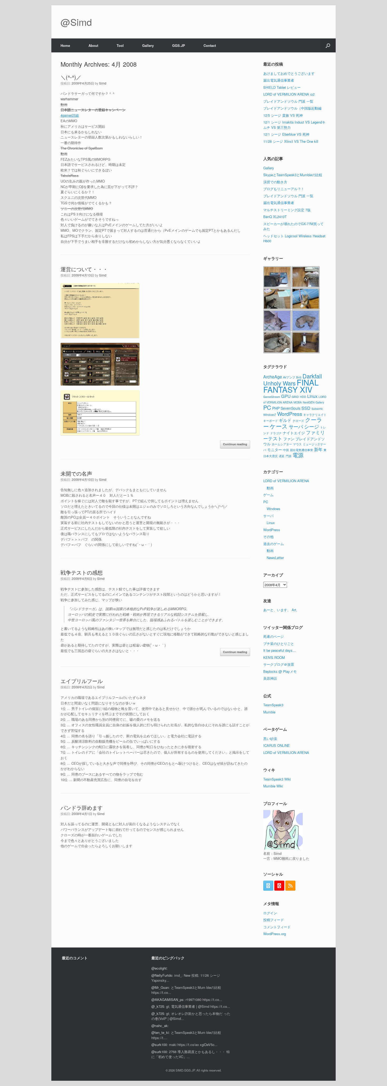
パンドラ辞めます (82, 807)
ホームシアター (282, 444)
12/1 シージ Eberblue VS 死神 (286, 134)
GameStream (271, 397)
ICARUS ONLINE (276, 745)
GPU (286, 396)
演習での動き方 (275, 181)
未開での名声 (76, 473)
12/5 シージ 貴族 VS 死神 (283, 115)
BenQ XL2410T (275, 216)
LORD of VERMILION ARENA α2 (289, 94)
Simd (102, 83)
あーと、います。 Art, (280, 609)
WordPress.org (274, 933)
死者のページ (273, 636)
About (93, 45)
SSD (305, 408)
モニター (274, 449)
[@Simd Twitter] (268, 886)
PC (267, 407)
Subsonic (317, 409)
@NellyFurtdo (161, 975)
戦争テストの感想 (82, 572)
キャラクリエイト (314, 415)
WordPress (289, 413)
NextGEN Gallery (313, 402)
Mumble (269, 711)
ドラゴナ (276, 433)
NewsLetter (275, 557)
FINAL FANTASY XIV (291, 386)
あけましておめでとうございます (289, 73)
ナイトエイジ (294, 432)
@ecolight (159, 968)
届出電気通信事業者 (278, 80)
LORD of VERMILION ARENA (286, 480)
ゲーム (268, 494)
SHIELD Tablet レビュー (282, 87)
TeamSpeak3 (273, 704)
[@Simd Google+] (279, 886)
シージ (311, 426)
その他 (268, 536)
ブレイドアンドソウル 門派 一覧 (288, 101)
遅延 (282, 456)
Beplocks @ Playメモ (280, 671)
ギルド (285, 420)
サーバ (296, 426)
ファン (288, 438)
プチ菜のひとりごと (278, 643)
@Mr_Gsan (160, 987)
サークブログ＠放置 (278, 664)
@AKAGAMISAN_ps (167, 999)
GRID (295, 397)
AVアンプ (289, 377)
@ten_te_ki (160, 1032)
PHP (276, 408)
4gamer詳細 (70, 115)
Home (65, 45)
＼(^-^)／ (71, 77)
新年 (318, 449)
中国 (286, 450)
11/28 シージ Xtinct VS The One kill (290, 141)
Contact (210, 45)
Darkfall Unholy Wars (292, 379)
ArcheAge (272, 376)
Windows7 (269, 415)
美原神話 (270, 678)
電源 (298, 455)
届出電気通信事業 (301, 450)
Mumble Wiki (273, 785)
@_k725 (157, 1006)
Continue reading (235, 444)
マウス (297, 444)
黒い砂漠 (270, 738)
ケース (279, 426)
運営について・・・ (84, 269)
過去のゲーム (273, 543)
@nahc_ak (159, 1025)
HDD (303, 397)
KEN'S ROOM (274, 657)
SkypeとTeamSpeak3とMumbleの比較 (292, 174)
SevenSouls (290, 408)
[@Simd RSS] (290, 886)
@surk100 (159, 1044)
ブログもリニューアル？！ (283, 188)
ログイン (270, 912)
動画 (270, 487)
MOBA (298, 402)
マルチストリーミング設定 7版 (287, 209)
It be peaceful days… (279, 650)
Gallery (148, 45)
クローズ (298, 421)
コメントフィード (277, 926)
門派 (288, 456)
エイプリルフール (82, 681)
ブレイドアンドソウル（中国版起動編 (292, 108)
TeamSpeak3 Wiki (277, 779)
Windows (273, 508)
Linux (312, 396)
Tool (120, 45)
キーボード (270, 421)
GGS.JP (178, 45)
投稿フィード (273, 919)
